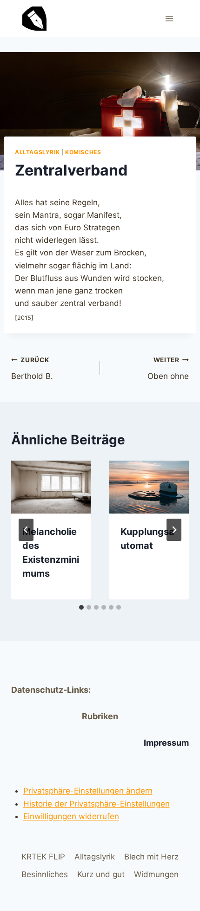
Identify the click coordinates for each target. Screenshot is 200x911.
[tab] (81, 607)
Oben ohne (168, 368)
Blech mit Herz (151, 856)
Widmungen (156, 874)
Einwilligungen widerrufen (71, 816)
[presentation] (51, 487)
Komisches (83, 152)
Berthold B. (32, 368)
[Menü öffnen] (169, 18)
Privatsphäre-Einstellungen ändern (88, 790)
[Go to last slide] (26, 530)
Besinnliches (44, 874)
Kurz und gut (101, 874)
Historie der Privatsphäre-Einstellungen (96, 803)
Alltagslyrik (37, 152)
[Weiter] (174, 530)
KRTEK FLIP (43, 856)
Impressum (166, 743)
